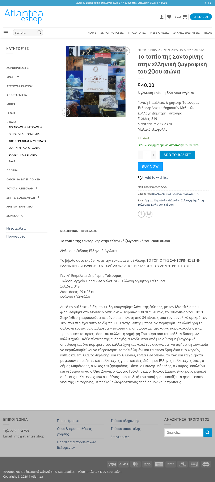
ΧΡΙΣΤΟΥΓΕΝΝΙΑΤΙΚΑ (20, 206)
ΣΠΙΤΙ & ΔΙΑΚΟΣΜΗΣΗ (21, 198)
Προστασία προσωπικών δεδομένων (76, 445)
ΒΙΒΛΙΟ (11, 122)
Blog (208, 32)
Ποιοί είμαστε (68, 420)
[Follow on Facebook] (206, 3)
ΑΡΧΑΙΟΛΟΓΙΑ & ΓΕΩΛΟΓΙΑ (25, 127)
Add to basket (177, 154)
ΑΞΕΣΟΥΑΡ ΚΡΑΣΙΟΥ (20, 86)
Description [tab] (69, 231)
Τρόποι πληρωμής (125, 420)
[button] (162, 16)
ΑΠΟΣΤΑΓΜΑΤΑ (17, 95)
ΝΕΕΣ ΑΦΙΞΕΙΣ (159, 32)
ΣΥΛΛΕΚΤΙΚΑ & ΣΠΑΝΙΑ (23, 154)
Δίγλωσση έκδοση (162, 204)
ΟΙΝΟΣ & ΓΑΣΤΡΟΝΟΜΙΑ (24, 134)
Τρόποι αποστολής (126, 428)
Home (92, 32)
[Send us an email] (209, 3)
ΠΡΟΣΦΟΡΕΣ (137, 32)
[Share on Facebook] (141, 214)
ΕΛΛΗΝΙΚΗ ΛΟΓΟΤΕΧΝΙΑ (24, 148)
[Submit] (39, 32)
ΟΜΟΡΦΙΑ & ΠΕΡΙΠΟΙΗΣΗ (23, 179)
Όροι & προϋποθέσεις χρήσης (74, 431)
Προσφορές (15, 236)
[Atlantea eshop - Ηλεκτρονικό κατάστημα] (24, 16)
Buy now (150, 166)
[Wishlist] (169, 16)
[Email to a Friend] (149, 214)
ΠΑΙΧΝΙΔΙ (12, 170)
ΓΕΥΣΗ (11, 113)
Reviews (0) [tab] (89, 231)
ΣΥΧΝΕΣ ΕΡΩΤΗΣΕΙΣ (186, 32)
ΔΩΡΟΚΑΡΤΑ (15, 215)
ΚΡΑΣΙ (10, 77)
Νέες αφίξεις (16, 228)
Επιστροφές (120, 437)
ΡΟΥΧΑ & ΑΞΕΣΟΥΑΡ (20, 188)
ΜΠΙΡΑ (11, 104)
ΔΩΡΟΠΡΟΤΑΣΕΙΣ (112, 32)
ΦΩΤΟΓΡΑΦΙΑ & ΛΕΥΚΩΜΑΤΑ (27, 141)
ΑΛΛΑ (12, 161)
